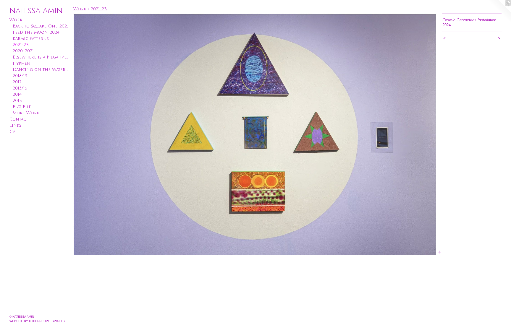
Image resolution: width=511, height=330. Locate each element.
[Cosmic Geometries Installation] (254, 134)
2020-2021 (23, 51)
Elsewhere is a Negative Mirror (41, 57)
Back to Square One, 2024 (41, 26)
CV (12, 131)
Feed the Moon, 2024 (36, 32)
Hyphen (21, 63)
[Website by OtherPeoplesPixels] (499, 12)
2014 (17, 94)
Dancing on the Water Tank (41, 69)
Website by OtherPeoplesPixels (37, 321)
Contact (18, 119)
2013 (17, 100)
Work (15, 20)
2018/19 (20, 76)
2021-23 (21, 45)
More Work (26, 113)
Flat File (22, 107)
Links (15, 125)
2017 (17, 82)
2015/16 (20, 88)
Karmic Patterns (31, 38)
